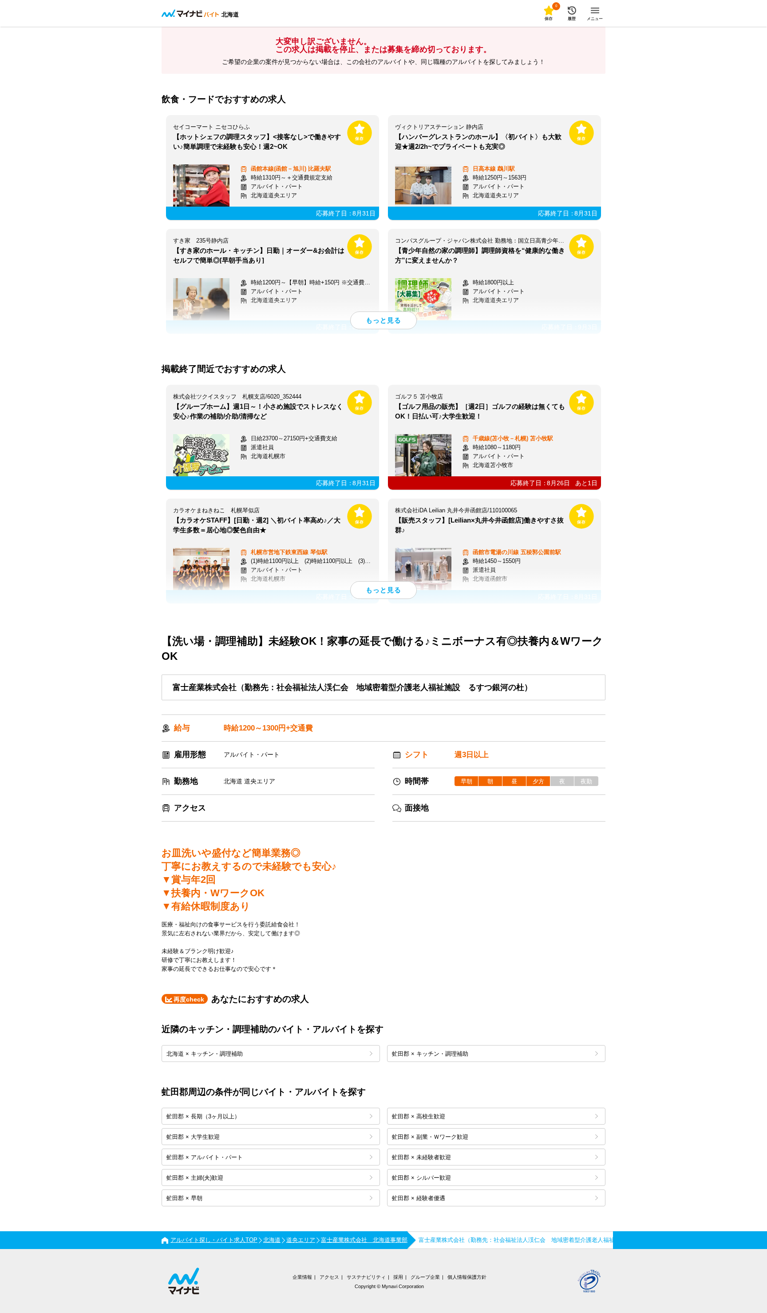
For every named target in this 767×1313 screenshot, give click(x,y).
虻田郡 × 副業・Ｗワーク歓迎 (430, 1136)
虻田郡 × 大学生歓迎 (193, 1136)
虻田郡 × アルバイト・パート (204, 1157)
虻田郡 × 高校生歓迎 (418, 1116)
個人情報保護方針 (466, 1277)
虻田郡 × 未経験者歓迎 (421, 1157)
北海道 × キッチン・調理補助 (204, 1053)
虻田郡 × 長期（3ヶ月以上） (203, 1116)
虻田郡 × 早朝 (184, 1198)
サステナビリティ (366, 1277)
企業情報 (302, 1277)
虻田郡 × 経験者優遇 (418, 1198)
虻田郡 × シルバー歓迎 (421, 1177)
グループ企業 (425, 1277)
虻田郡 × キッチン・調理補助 (430, 1053)
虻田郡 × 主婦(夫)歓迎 (194, 1177)
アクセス (329, 1277)
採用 (398, 1277)
